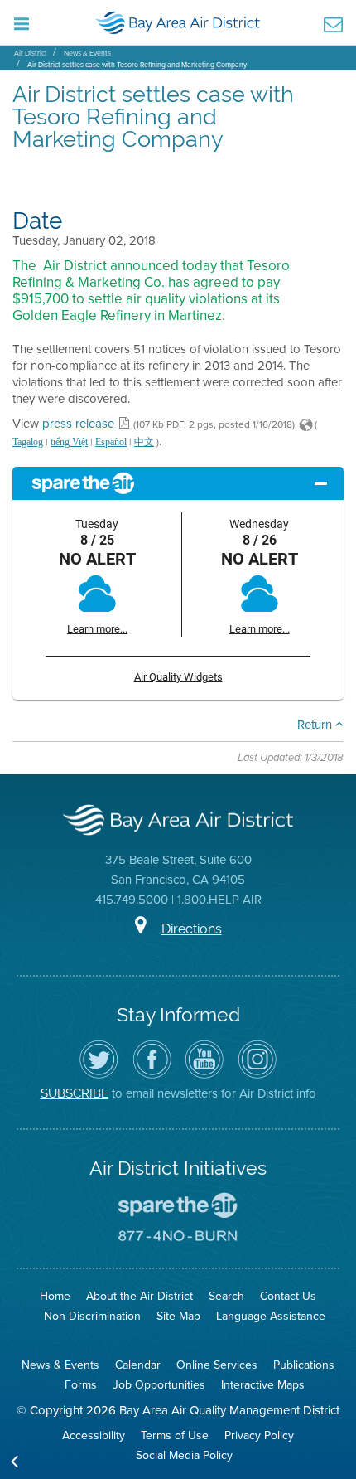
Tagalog (27, 442)
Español (111, 442)
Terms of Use (175, 1435)
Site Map (178, 1315)
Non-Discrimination (92, 1315)
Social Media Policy (184, 1455)
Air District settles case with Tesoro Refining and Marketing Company (137, 64)
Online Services (216, 1364)
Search (226, 1295)
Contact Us (288, 1295)
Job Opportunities (159, 1384)
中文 (144, 442)
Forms (81, 1384)
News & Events (87, 52)
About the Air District (139, 1295)
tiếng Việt (69, 442)
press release (78, 423)
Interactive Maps (263, 1384)
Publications (303, 1364)
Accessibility (93, 1435)
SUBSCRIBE (74, 1093)
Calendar (138, 1364)
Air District (30, 52)
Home (55, 1295)
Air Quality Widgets (178, 677)
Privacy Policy (259, 1435)
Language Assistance (270, 1315)
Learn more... (97, 628)
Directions (191, 929)
